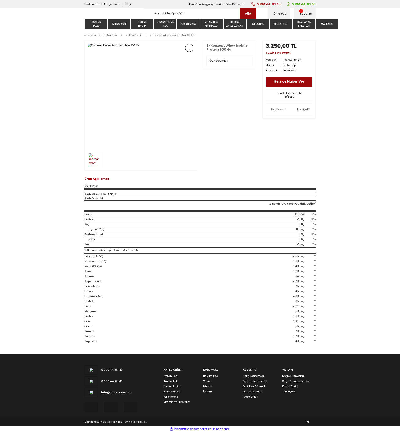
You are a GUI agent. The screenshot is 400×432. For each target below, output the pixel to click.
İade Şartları (250, 396)
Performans (171, 396)
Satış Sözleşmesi (253, 376)
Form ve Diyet (172, 391)
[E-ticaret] (199, 429)
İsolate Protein (292, 59)
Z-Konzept (290, 65)
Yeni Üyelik (288, 391)
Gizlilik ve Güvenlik (254, 386)
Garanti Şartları (252, 391)
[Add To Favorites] (189, 48)
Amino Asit (170, 381)
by (307, 421)
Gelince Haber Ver (289, 81)
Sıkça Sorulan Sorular (296, 381)
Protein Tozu (171, 376)
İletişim (129, 4)
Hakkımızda (91, 4)
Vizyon (207, 381)
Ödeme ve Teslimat (255, 381)
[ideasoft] (178, 429)
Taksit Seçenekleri (278, 52)
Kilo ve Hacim (172, 386)
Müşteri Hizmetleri (293, 376)
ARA (248, 13)
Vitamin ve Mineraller (177, 402)
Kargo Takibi (112, 4)
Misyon (207, 386)
